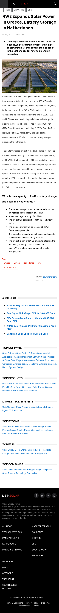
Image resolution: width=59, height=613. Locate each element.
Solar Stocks (8, 426)
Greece (7, 263)
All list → (18, 410)
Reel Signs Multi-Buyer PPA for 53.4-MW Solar (31, 313)
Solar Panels (17, 390)
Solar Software (9, 353)
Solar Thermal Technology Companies (19, 473)
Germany (11, 407)
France (49, 407)
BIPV (34, 544)
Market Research (41, 526)
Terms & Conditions (14, 603)
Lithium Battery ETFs (25, 453)
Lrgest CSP (7, 410)
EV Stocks (23, 433)
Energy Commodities (33, 430)
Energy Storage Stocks (13, 430)
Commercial (19, 10)
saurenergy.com (50, 277)
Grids (5, 567)
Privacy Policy (32, 603)
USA (4, 407)
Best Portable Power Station (38, 383)
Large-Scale (9, 544)
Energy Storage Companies (39, 469)
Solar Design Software (26, 353)
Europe (17, 263)
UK (44, 407)
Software (7, 573)
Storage (31, 10)
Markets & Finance (12, 550)
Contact (36, 606)
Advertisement (23, 606)
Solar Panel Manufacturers (14, 469)
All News (7, 526)
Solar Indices (21, 426)
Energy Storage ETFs (30, 450)
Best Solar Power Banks (13, 383)
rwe (39, 263)
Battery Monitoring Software (34, 364)
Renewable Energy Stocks (39, 426)
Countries (37, 532)
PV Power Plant (10, 267)
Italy (40, 407)
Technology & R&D (12, 532)
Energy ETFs (41, 453)
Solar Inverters (30, 390)
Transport (8, 579)
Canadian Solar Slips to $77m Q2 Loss (27, 334)
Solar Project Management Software (27, 360)
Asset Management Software (27, 357)
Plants (7, 10)
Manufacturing (10, 538)
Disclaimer (45, 603)
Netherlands (28, 263)
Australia (26, 407)
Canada (34, 407)
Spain (18, 407)
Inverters (7, 562)
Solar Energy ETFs (11, 450)
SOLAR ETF (37, 556)
